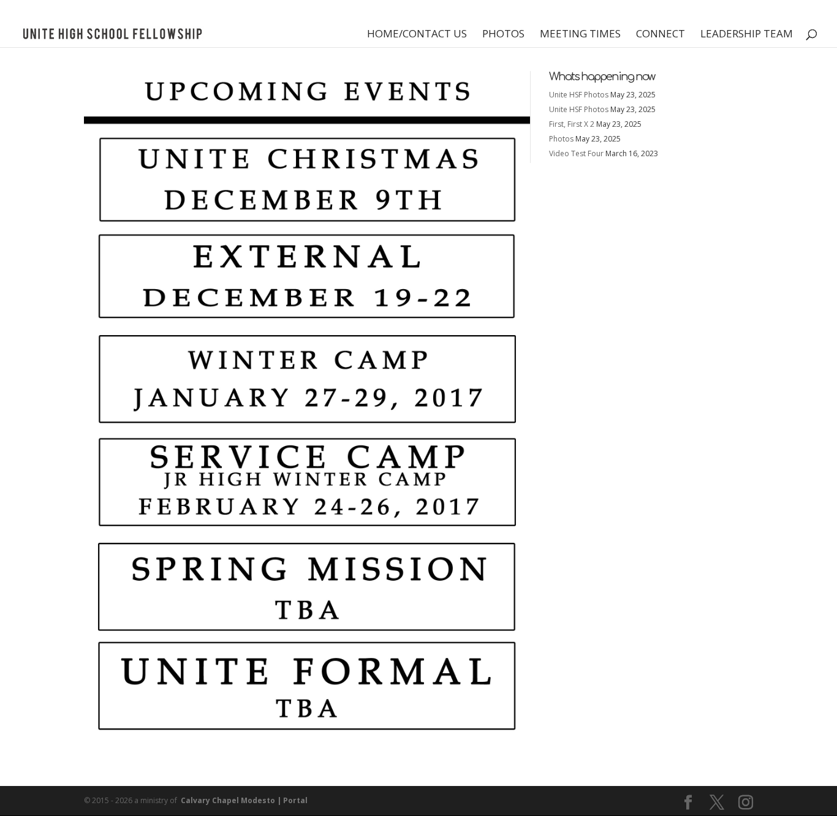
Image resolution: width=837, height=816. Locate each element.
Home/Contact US (417, 34)
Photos (503, 34)
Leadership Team (746, 34)
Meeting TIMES (580, 34)
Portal (295, 800)
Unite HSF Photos (578, 94)
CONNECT (660, 34)
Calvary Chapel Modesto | (231, 800)
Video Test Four (576, 153)
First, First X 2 (571, 124)
